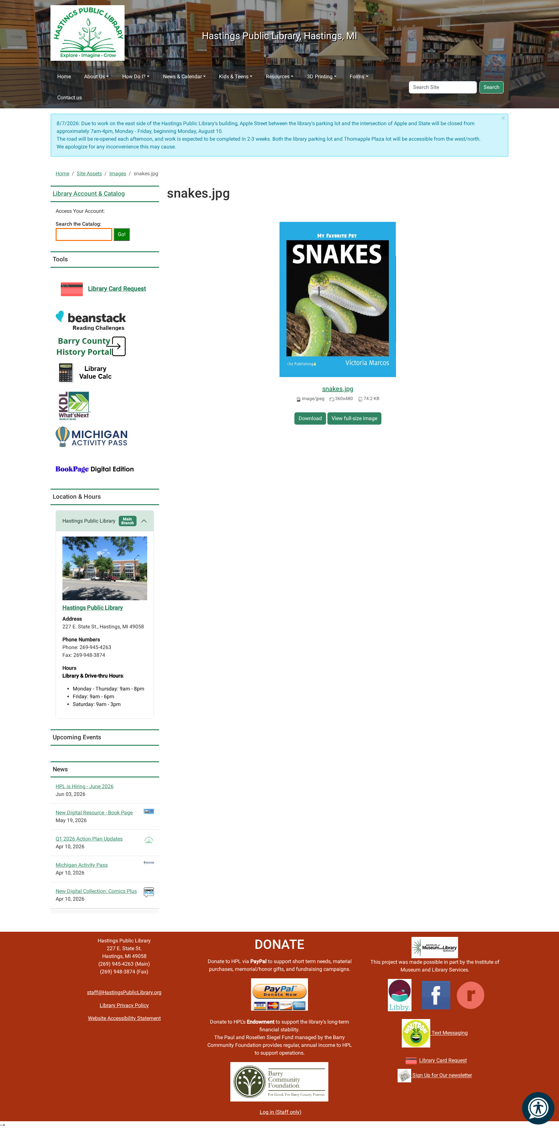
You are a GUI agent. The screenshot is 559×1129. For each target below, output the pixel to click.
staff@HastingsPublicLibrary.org (124, 992)
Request (457, 1061)
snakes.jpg (337, 389)
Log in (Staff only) (280, 1112)
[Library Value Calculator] (87, 372)
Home (64, 76)
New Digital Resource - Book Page (94, 812)
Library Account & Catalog (89, 193)
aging (461, 1033)
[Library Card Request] (411, 1061)
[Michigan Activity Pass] (91, 436)
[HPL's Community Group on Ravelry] (470, 995)
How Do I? (134, 76)
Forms (357, 76)
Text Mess (442, 1033)
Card (441, 1061)
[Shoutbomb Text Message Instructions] (416, 1033)
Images (117, 173)
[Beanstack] (91, 320)
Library (427, 1061)
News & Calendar (182, 76)
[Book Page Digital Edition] (95, 469)
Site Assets (89, 173)
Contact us (69, 97)
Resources (278, 76)
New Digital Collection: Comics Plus (96, 891)
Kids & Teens (233, 76)
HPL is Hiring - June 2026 (85, 786)
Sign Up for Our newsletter (441, 1075)
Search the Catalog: (78, 224)
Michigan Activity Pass (82, 865)
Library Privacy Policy (124, 1005)
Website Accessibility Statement (124, 1018)
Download (310, 418)
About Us (94, 76)
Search (491, 87)
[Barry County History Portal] (91, 346)
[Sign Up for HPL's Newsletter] (404, 1075)
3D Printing (320, 76)
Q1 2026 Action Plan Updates (89, 839)
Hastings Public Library (98, 521)
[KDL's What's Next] (74, 404)
